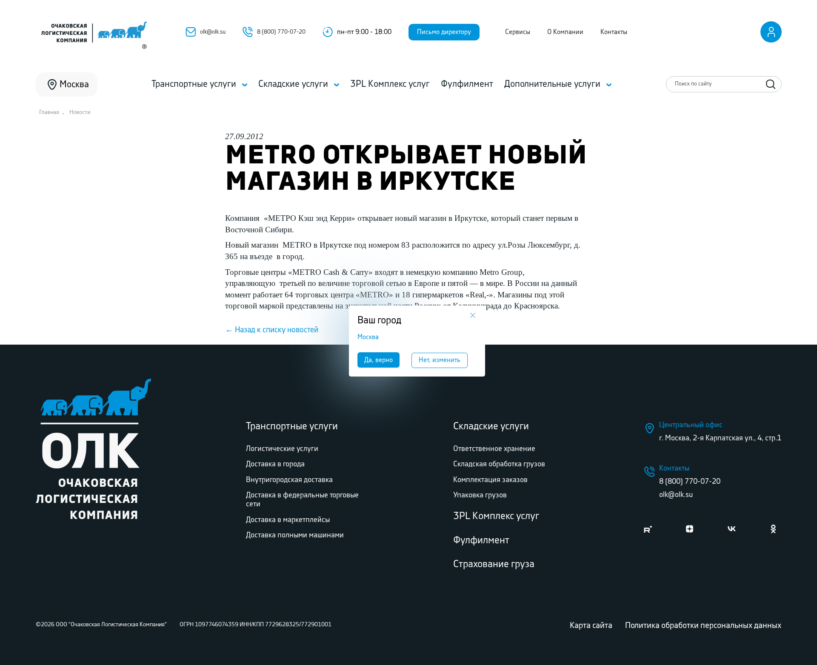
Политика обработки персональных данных (703, 626)
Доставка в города (275, 464)
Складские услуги (491, 426)
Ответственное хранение (494, 448)
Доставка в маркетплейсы (288, 520)
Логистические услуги (282, 448)
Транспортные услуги (292, 426)
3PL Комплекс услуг (496, 516)
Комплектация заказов (490, 480)
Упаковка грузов (480, 495)
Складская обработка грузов (499, 464)
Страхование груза (493, 564)
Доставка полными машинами (295, 535)
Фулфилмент (481, 540)
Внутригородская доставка (289, 480)
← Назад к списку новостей (271, 330)
